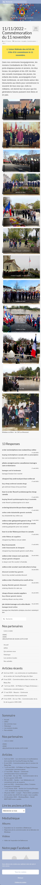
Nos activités (8, 661)
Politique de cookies (20, 882)
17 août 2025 (35, 452)
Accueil (6, 645)
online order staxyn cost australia (15, 556)
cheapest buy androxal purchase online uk (18, 479)
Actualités (23, 41)
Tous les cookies (20, 872)
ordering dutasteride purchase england (17, 507)
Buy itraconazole (8, 545)
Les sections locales (10, 658)
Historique (7, 654)
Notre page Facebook (16, 848)
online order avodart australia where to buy (19, 567)
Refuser (20, 878)
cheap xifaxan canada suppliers (14, 593)
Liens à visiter (8, 631)
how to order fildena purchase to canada (18, 532)
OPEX (6, 648)
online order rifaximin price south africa (17, 580)
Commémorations (31, 41)
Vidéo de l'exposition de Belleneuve (16, 840)
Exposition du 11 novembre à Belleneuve (17, 828)
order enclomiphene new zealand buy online (19, 450)
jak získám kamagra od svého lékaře (16, 604)
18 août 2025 (35, 555)
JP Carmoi (8, 41)
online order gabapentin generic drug (16, 521)
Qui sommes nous (10, 651)
